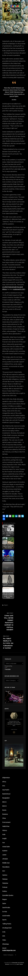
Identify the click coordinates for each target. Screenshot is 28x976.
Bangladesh (6, 798)
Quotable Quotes (7, 895)
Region (6, 605)
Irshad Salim (6, 846)
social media (6, 915)
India (3, 834)
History (4, 830)
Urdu (3, 932)
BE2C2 (4, 802)
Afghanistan (6, 777)
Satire (4, 903)
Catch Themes (19, 964)
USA (3, 936)
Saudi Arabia (6, 907)
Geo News (14, 99)
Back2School (6, 794)
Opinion (4, 875)
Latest (4, 854)
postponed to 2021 (19, 289)
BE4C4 (4, 806)
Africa (4, 781)
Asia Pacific (5, 790)
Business (5, 814)
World (4, 948)
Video (4, 940)
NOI (3, 871)
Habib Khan (5, 826)
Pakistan (5, 879)
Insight (4, 838)
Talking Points (6, 923)
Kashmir (4, 850)
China (4, 818)
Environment (6, 822)
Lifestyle (5, 859)
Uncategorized (6, 928)
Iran (3, 842)
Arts (3, 785)
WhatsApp (5, 944)
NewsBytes (5, 867)
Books (4, 810)
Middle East (6, 863)
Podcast (4, 887)
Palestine (5, 883)
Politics (4, 891)
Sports (4, 919)
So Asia (4, 911)
